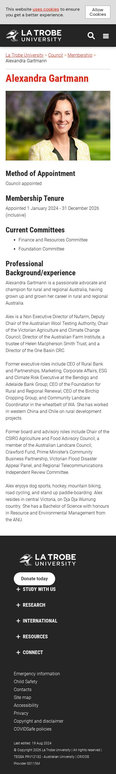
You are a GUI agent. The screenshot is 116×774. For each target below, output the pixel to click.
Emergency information (37, 673)
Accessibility (26, 705)
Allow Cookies (98, 12)
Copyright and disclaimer (38, 721)
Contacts (23, 689)
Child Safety (25, 681)
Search (91, 35)
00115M (33, 764)
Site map (22, 697)
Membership (80, 55)
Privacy (21, 713)
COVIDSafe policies (33, 729)
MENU (106, 36)
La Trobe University (25, 55)
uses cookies (46, 9)
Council (55, 55)
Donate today (34, 579)
